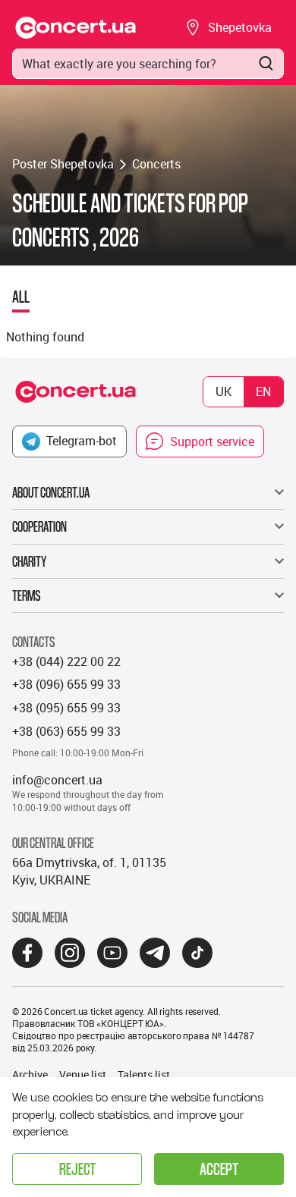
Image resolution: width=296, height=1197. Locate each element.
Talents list (144, 1074)
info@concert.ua (57, 779)
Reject (77, 1169)
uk (223, 391)
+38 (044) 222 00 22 (66, 661)
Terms (26, 595)
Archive (30, 1074)
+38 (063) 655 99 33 (66, 731)
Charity (29, 561)
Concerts (156, 164)
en (263, 391)
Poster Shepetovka (63, 164)
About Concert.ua (51, 492)
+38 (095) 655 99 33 (66, 707)
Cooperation (39, 526)
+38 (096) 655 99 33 (66, 684)
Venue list (82, 1074)
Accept (219, 1169)
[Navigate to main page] (76, 27)
